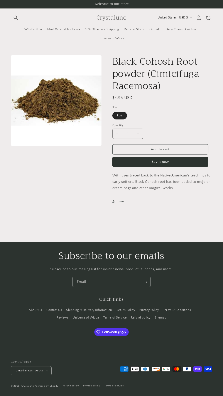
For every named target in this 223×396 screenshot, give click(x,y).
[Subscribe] (145, 282)
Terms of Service (115, 317)
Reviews (62, 317)
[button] (15, 17)
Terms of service (114, 385)
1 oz (119, 115)
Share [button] (121, 201)
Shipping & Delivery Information (89, 310)
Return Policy (126, 310)
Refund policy (140, 317)
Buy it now (160, 162)
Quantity (117, 125)
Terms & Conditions (177, 310)
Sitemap (160, 317)
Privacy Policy (149, 310)
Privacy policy (91, 385)
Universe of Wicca (86, 317)
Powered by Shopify (46, 386)
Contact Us (54, 310)
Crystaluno (27, 386)
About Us (35, 310)
